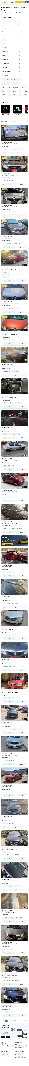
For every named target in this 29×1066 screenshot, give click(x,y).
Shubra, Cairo (6, 402)
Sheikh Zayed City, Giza (8, 886)
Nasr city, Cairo (6, 917)
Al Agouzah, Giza (7, 371)
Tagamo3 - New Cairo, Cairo (9, 149)
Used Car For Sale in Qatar (20, 1056)
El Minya (5, 434)
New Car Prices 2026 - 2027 (11, 83)
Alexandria (6, 339)
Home (16, 1044)
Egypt (10, 1045)
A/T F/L (17, 791)
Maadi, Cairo (6, 497)
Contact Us (17, 1046)
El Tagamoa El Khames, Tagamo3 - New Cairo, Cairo (13, 274)
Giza (5, 760)
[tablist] (14, 87)
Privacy (16, 1049)
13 (22, 1020)
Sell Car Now (8, 544)
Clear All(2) (19, 12)
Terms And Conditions (19, 1047)
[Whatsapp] (10, 184)
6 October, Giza (6, 634)
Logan (21, 149)
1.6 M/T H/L (19, 729)
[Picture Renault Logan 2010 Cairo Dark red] (14, 681)
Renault (17, 149)
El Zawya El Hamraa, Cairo (9, 528)
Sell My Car (21, 2)
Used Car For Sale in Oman (20, 1057)
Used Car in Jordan (18, 1054)
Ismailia (5, 791)
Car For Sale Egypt (4, 1053)
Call (17, 152)
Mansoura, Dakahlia (7, 308)
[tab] (3, 87)
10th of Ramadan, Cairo (8, 243)
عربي (13, 2)
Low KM (19, 402)
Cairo (5, 180)
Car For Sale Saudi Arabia (6, 1056)
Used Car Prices (11, 79)
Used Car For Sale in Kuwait (20, 1053)
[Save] (26, 126)
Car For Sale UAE (4, 1054)
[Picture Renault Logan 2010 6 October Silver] (14, 618)
